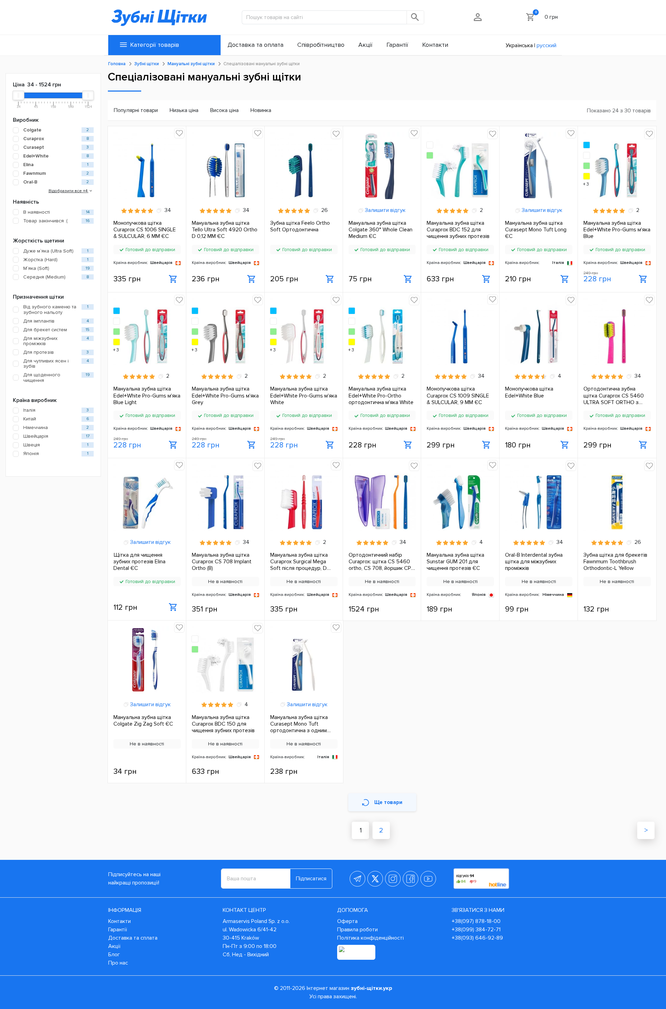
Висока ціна (224, 110)
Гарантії (117, 929)
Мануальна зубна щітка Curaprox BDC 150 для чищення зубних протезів (223, 724)
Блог (114, 954)
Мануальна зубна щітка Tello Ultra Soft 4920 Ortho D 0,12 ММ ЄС (224, 229)
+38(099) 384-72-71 (476, 929)
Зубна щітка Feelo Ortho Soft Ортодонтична (300, 226)
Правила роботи (357, 929)
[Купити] (173, 279)
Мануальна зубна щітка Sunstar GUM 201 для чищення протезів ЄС (455, 561)
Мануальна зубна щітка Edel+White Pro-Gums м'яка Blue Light (146, 395)
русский (546, 45)
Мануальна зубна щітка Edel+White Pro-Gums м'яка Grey (225, 395)
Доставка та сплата (132, 937)
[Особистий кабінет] (478, 17)
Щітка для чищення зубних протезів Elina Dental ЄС (139, 561)
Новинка (260, 110)
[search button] (415, 17)
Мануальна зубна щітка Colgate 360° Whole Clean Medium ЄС (380, 229)
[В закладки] (179, 133)
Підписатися (311, 878)
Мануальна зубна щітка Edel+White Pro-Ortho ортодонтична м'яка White (381, 395)
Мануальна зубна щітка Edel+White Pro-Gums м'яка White (303, 395)
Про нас (118, 962)
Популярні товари (136, 110)
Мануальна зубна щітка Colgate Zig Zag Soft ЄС (143, 720)
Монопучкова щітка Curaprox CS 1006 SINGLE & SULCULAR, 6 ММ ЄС (144, 229)
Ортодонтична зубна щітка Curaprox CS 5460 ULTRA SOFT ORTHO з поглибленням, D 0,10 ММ (614, 395)
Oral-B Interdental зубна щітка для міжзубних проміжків (534, 561)
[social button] (357, 879)
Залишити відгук (384, 210)
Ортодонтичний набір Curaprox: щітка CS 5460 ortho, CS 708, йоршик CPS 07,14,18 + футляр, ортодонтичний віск (381, 561)
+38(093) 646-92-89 (477, 937)
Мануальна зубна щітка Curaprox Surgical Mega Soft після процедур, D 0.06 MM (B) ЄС (299, 561)
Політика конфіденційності (370, 937)
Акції (114, 946)
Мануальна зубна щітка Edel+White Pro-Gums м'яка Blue (616, 229)
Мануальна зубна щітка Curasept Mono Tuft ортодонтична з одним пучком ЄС (299, 724)
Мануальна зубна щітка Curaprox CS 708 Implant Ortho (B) (221, 561)
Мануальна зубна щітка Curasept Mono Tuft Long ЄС (535, 229)
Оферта (347, 921)
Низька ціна (184, 110)
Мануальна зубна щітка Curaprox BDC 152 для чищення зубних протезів (458, 229)
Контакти (119, 921)
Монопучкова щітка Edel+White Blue (529, 392)
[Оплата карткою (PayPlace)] (356, 952)
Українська (519, 45)
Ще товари (388, 802)
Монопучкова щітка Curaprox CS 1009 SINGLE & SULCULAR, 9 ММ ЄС (458, 395)
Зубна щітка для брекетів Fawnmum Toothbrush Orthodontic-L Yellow (615, 561)
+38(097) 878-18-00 (476, 921)
